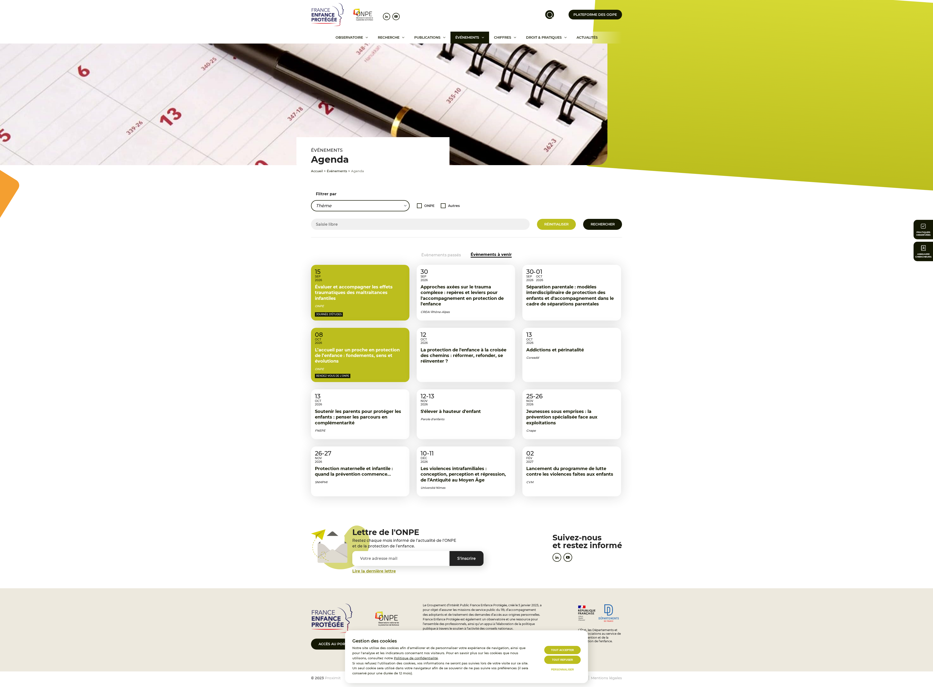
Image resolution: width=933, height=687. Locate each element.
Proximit (333, 678)
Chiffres (502, 37)
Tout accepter (562, 650)
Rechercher (603, 224)
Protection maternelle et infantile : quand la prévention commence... (354, 471)
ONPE (429, 206)
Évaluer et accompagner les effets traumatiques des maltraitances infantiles (354, 292)
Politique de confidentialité (416, 658)
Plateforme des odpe (595, 14)
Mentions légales (606, 678)
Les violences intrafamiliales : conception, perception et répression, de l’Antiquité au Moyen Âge (463, 474)
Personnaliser (562, 669)
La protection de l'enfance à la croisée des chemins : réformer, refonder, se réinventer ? (463, 355)
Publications (427, 37)
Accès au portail (335, 644)
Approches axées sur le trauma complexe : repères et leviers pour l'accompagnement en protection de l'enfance (462, 295)
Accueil (317, 171)
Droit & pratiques (544, 37)
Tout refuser (562, 659)
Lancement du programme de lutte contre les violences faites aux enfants (569, 471)
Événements (467, 37)
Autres (454, 206)
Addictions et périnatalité (555, 350)
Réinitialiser (556, 224)
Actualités (587, 37)
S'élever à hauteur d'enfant (451, 411)
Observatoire (349, 37)
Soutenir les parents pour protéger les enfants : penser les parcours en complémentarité (358, 417)
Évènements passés (441, 255)
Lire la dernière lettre (374, 571)
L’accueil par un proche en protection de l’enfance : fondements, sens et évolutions (357, 355)
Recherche (388, 37)
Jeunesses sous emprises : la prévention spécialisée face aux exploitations (561, 417)
